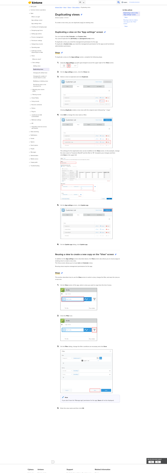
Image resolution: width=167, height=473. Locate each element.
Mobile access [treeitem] (34, 159)
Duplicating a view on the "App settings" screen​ (131, 14)
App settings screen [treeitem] (36, 20)
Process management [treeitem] (37, 37)
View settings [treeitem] (36, 62)
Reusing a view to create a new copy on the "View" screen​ (131, 22)
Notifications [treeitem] (34, 135)
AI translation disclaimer (134, 2)
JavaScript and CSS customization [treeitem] (36, 115)
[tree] (40, 225)
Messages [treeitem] (33, 152)
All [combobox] (80, 2)
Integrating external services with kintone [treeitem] (39, 127)
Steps (126, 17)
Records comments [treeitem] (36, 105)
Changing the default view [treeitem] (40, 73)
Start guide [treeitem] (33, 6)
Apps (64, 7)
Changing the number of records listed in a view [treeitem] (39, 77)
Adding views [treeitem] (36, 66)
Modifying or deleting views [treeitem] (40, 81)
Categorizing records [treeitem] (37, 44)
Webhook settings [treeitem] (36, 120)
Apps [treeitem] (32, 13)
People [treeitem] (32, 149)
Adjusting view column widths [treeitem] (38, 90)
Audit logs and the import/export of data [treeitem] (37, 51)
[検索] (118, 2)
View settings (76, 7)
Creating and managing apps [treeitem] (39, 27)
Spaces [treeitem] (33, 142)
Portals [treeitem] (32, 138)
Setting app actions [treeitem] (36, 34)
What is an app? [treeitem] (35, 17)
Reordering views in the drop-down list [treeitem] (39, 85)
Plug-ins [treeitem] (33, 111)
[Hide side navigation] (53, 461)
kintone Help (58, 7)
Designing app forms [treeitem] (37, 30)
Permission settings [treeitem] (36, 40)
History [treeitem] (33, 108)
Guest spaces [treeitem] (34, 145)
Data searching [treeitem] (35, 132)
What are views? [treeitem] (36, 59)
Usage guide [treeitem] (34, 162)
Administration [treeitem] (34, 155)
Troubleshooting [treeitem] (35, 166)
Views (69, 7)
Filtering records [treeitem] (36, 94)
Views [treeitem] (33, 56)
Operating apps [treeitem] (35, 47)
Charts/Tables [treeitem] (35, 98)
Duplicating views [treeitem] (38, 69)
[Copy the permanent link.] (81, 14)
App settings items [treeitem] (36, 23)
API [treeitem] (32, 123)
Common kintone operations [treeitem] (38, 10)
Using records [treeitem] (35, 101)
